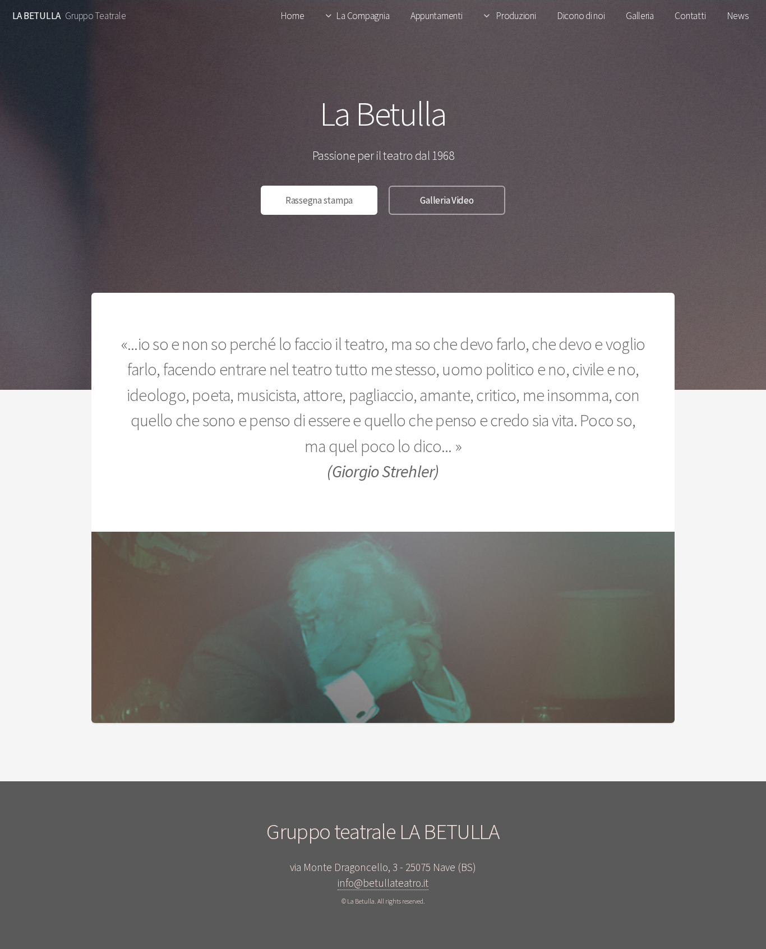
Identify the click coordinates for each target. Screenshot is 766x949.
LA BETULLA (36, 16)
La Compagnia (362, 16)
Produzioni (515, 16)
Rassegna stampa (319, 200)
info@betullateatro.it (383, 883)
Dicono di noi (581, 16)
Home (292, 16)
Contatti (690, 16)
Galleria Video (446, 200)
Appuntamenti (436, 16)
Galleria (640, 16)
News (738, 16)
